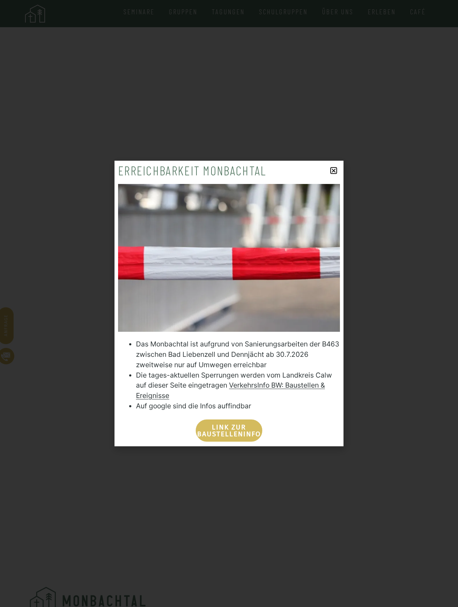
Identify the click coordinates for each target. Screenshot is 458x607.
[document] (229, 303)
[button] (333, 170)
